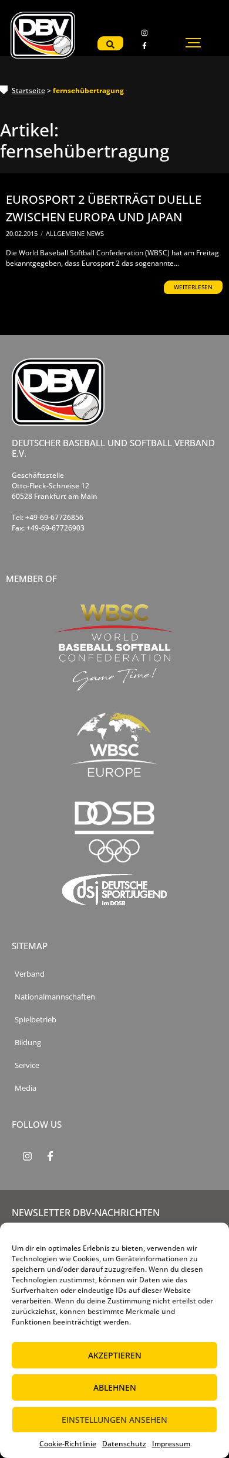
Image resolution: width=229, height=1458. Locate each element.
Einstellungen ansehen (114, 1419)
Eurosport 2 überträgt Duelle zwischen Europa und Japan (103, 208)
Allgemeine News (75, 233)
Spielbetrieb (35, 1020)
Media (25, 1088)
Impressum (171, 1444)
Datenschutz (124, 1444)
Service (27, 1065)
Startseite (28, 90)
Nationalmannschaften (55, 997)
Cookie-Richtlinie (67, 1444)
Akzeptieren (115, 1355)
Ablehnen (114, 1387)
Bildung (28, 1043)
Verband (30, 974)
